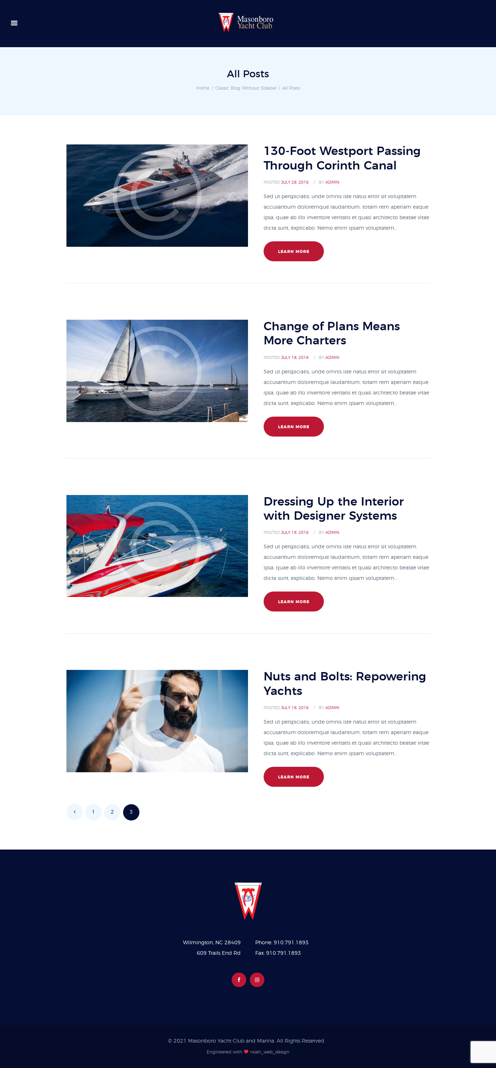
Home (203, 88)
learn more (293, 252)
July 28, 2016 (295, 182)
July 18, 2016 (295, 358)
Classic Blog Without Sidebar (246, 88)
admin (332, 182)
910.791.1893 (291, 942)
